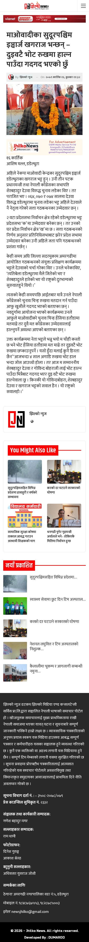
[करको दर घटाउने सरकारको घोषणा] (64, 472)
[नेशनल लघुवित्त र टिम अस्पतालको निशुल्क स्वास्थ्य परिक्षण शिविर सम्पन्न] (15, 650)
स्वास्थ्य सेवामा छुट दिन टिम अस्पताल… (58, 599)
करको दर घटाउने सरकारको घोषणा (54, 622)
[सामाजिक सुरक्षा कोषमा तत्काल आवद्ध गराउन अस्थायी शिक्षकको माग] (25, 516)
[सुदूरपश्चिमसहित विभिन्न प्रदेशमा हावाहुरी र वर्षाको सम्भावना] (25, 472)
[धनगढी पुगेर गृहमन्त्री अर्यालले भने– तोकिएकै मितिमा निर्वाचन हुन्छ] (64, 516)
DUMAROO (56, 937)
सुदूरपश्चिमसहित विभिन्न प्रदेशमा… (53, 577)
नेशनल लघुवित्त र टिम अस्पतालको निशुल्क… (54, 646)
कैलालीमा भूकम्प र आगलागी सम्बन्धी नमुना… (56, 669)
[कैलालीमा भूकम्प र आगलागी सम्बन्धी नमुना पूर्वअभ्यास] (15, 673)
